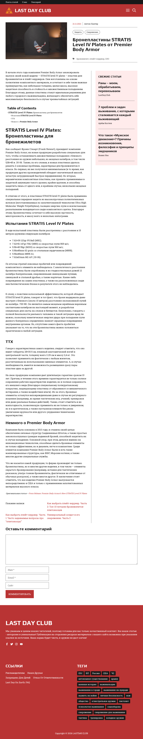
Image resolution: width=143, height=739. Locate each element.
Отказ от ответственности (48, 677)
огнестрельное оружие (104, 701)
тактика (82, 718)
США (105, 673)
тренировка (96, 718)
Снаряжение (92, 32)
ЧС (112, 673)
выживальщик (107, 684)
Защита (78, 32)
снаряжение (84, 712)
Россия (96, 673)
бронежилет (83, 58)
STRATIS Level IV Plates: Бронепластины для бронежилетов (35, 112)
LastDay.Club (104, 95)
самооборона (114, 706)
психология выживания (91, 706)
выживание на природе (115, 690)
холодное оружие (115, 718)
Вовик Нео (103, 155)
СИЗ (107, 58)
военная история (87, 684)
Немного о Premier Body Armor (24, 121)
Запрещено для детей (18, 677)
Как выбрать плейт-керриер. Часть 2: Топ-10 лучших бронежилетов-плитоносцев (67, 506)
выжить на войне (87, 695)
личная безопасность (111, 695)
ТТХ (13, 118)
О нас (24, 2)
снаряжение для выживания (110, 712)
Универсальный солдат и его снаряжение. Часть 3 (63, 516)
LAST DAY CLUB (33, 10)
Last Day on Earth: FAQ (18, 682)
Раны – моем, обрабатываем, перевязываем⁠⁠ (109, 87)
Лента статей (12, 2)
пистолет (124, 701)
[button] (134, 10)
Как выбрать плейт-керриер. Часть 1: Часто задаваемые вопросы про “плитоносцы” (25, 518)
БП (87, 673)
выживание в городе (89, 690)
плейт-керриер (97, 58)
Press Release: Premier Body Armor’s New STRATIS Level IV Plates (58, 493)
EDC (80, 673)
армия (114, 678)
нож (128, 695)
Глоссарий (36, 2)
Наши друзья (35, 672)
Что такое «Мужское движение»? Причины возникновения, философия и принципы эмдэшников (116, 143)
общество (83, 701)
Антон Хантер (91, 23)
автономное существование (93, 678)
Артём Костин (105, 123)
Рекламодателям (15, 672)
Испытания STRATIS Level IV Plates (26, 115)
